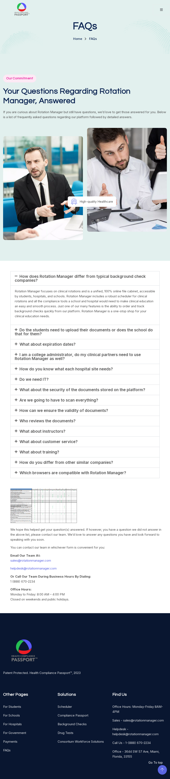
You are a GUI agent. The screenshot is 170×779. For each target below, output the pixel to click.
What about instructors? (42, 431)
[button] (85, 278)
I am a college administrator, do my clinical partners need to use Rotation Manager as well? (78, 356)
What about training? (39, 452)
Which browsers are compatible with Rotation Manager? (72, 472)
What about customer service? (48, 441)
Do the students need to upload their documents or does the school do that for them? (84, 332)
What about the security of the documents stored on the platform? (82, 389)
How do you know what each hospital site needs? (66, 369)
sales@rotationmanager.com (30, 560)
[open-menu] (161, 9)
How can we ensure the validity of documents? (63, 410)
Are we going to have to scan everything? (58, 400)
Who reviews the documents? (47, 421)
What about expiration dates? (47, 344)
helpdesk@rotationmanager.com (33, 568)
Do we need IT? (34, 379)
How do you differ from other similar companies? (66, 462)
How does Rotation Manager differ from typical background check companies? (80, 278)
